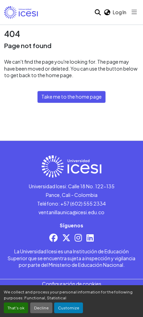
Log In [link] (119, 12)
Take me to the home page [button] (71, 96)
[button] (21, 12)
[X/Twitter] (66, 237)
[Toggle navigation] (134, 12)
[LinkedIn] (90, 237)
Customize (68, 307)
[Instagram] (78, 237)
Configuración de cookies (71, 284)
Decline (41, 307)
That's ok (16, 307)
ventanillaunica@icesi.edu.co (71, 212)
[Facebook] (53, 237)
